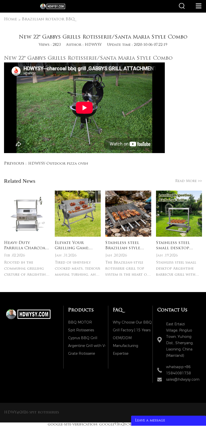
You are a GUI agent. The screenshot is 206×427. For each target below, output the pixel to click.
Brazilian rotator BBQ (48, 19)
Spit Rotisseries (81, 330)
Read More (188, 181)
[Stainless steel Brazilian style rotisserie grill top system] (128, 214)
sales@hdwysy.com (182, 379)
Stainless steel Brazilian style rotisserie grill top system (123, 246)
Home (10, 19)
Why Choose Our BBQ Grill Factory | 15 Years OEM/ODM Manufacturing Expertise (132, 323)
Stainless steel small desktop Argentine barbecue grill (179, 246)
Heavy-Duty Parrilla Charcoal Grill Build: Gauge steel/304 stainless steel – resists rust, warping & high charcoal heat (26, 246)
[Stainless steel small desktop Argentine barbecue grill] (179, 214)
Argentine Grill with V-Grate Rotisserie (87, 346)
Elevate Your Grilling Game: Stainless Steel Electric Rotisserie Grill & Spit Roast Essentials (77, 246)
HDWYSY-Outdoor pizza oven (58, 164)
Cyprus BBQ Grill (82, 338)
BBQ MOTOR (80, 322)
